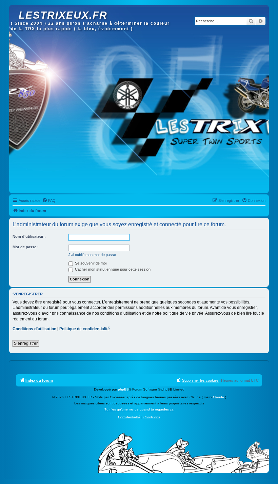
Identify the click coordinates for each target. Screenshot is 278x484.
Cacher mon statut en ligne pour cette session (112, 269)
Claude (218, 397)
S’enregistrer (26, 343)
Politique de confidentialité (84, 329)
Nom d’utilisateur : (29, 236)
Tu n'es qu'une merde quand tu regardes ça (139, 409)
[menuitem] (49, 200)
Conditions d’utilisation (34, 329)
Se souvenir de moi (90, 263)
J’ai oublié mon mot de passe (92, 255)
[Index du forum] (15, 8)
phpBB (123, 389)
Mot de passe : (26, 247)
